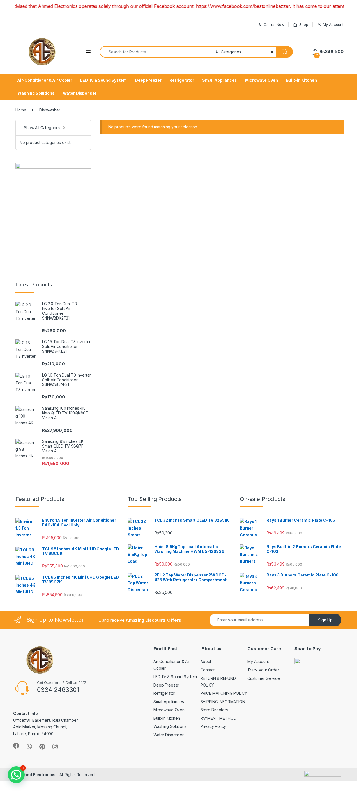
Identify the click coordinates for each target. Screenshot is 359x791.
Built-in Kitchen (301, 80)
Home (20, 110)
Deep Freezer (148, 80)
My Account (333, 24)
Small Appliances (219, 80)
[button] (16, 774)
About (206, 661)
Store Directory (214, 709)
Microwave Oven (261, 80)
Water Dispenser (79, 93)
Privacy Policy (213, 726)
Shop (303, 24)
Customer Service (263, 678)
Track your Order (263, 669)
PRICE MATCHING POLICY (224, 693)
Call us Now (274, 24)
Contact (208, 669)
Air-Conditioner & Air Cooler (44, 80)
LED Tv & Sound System (103, 80)
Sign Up (325, 619)
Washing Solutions (36, 93)
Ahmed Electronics (37, 774)
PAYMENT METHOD (218, 718)
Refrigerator (181, 80)
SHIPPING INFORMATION (223, 701)
